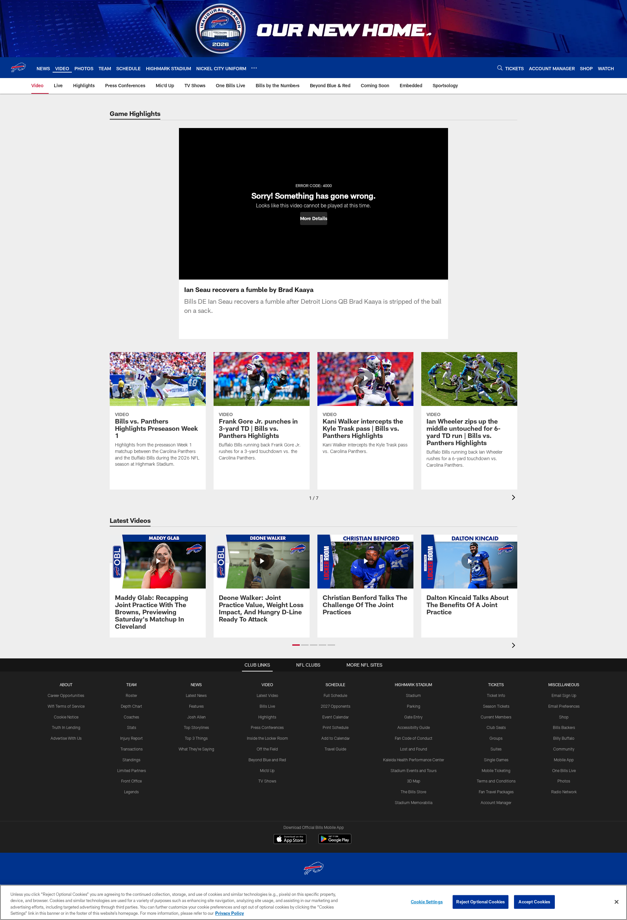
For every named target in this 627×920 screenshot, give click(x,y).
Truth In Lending (66, 727)
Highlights (267, 717)
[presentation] (514, 498)
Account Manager (496, 802)
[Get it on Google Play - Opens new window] (335, 842)
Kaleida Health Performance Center (413, 759)
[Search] (500, 67)
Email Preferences (564, 706)
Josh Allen (196, 717)
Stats (131, 727)
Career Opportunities (66, 695)
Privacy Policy (229, 913)
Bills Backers (564, 727)
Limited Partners (131, 770)
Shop (564, 717)
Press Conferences (267, 727)
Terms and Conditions (496, 781)
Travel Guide (335, 749)
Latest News (196, 695)
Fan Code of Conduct (413, 738)
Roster (131, 695)
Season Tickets (496, 706)
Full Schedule (335, 695)
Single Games (496, 759)
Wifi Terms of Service (66, 706)
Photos (563, 781)
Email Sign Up (564, 695)
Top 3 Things (196, 738)
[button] (313, 218)
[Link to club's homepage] (18, 67)
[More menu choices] (254, 68)
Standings (131, 759)
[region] (313, 902)
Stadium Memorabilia (413, 802)
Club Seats (496, 727)
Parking (413, 706)
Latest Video (267, 695)
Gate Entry (413, 717)
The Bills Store (413, 791)
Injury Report (131, 738)
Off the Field (267, 749)
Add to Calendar (335, 738)
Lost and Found (413, 749)
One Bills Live (564, 770)
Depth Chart (131, 706)
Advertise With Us (66, 738)
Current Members (496, 717)
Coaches (131, 717)
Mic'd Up (267, 770)
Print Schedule (335, 727)
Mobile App (564, 759)
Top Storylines (196, 727)
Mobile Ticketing (496, 770)
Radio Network (564, 791)
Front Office (131, 781)
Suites (496, 749)
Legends (131, 791)
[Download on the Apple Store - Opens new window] (290, 839)
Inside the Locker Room (267, 738)
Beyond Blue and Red (267, 759)
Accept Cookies (534, 901)
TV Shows (267, 781)
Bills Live (267, 706)
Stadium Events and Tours (414, 770)
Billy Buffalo (563, 738)
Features (196, 706)
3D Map (413, 781)
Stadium (413, 695)
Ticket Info (496, 695)
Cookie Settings (427, 901)
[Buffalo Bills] (313, 869)
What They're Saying (196, 749)
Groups (496, 738)
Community (563, 749)
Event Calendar (335, 717)
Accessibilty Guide (413, 727)
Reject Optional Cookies (480, 901)
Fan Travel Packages (496, 791)
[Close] (616, 902)
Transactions (132, 749)
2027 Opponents (335, 706)
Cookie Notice (66, 717)
